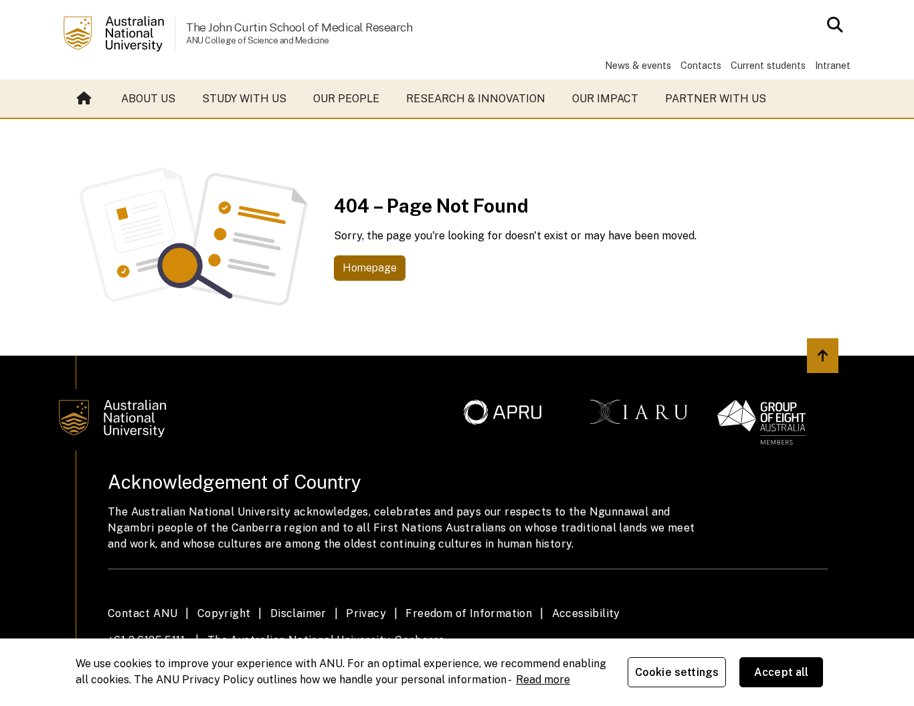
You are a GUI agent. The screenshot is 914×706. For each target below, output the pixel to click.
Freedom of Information (468, 613)
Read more (543, 679)
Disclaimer (298, 613)
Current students (768, 65)
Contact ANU (142, 613)
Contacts (700, 65)
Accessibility (586, 613)
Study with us (244, 98)
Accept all (781, 672)
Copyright (224, 613)
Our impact (605, 98)
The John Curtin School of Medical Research (299, 27)
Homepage (370, 267)
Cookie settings (677, 672)
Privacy (366, 613)
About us (148, 98)
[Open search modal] (831, 24)
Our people (346, 98)
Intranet (832, 65)
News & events (638, 65)
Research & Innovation (475, 98)
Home (86, 99)
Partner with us (715, 98)
